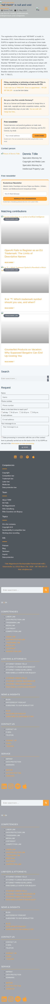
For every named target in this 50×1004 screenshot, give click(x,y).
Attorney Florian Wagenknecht (20, 667)
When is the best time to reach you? (14, 409)
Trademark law (13, 622)
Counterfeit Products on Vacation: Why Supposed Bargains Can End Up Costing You (24, 352)
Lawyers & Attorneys (13, 659)
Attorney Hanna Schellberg (19, 670)
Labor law (10, 617)
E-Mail (8, 732)
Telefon (9, 735)
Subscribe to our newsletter (19, 705)
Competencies (9, 611)
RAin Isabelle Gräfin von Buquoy (21, 673)
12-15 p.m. (25, 412)
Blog (8, 699)
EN (6, 602)
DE (2, 602)
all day (5, 412)
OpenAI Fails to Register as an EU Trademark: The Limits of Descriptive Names (24, 253)
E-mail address (6, 415)
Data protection (13, 762)
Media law (10, 625)
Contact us (11, 729)
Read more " (9, 262)
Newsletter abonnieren (25, 199)
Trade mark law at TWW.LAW (14, 88)
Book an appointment (32, 88)
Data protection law (15, 619)
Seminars (10, 765)
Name (3, 393)
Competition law (13, 631)
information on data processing (22, 443)
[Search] (48, 378)
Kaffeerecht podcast (16, 702)
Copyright (11, 628)
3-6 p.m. (35, 412)
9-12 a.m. (14, 412)
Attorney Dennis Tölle (16, 664)
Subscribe (39, 136)
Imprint (9, 759)
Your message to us (8, 423)
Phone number (6, 401)
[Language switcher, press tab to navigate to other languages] (37, 9)
